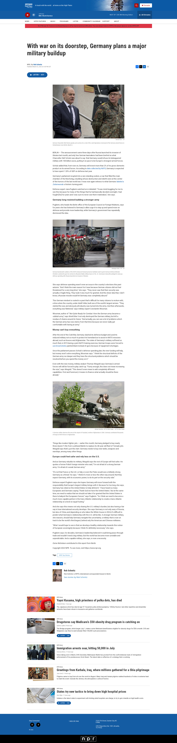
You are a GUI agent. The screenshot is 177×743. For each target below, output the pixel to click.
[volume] (33, 15)
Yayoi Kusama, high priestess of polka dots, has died (89, 600)
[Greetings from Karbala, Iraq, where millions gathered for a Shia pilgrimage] (41, 674)
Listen (75, 21)
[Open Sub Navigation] (31, 21)
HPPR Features (40, 21)
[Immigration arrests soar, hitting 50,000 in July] (41, 652)
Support (106, 21)
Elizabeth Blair (61, 604)
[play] (27, 15)
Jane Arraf (60, 673)
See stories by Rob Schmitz (75, 577)
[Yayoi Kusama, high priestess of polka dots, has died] (41, 604)
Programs (64, 21)
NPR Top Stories (64, 555)
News (27, 21)
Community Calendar (91, 21)
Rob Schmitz (37, 64)
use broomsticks (59, 346)
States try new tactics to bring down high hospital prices (91, 691)
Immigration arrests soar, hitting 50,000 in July (86, 648)
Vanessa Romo (61, 652)
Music (52, 21)
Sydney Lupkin (61, 625)
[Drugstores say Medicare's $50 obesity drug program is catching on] (41, 626)
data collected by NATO (96, 168)
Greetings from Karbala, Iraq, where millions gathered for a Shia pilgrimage (103, 670)
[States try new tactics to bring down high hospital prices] (41, 695)
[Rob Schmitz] (57, 575)
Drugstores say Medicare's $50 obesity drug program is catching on (98, 622)
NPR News (60, 597)
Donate (147, 5)
